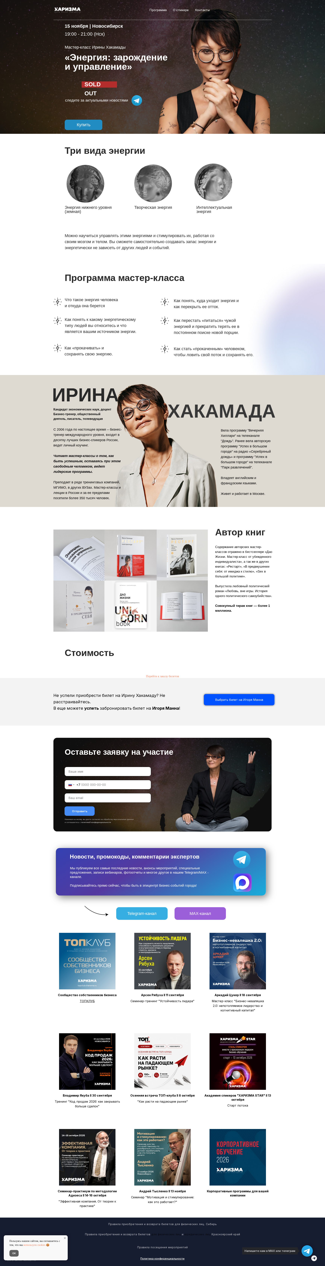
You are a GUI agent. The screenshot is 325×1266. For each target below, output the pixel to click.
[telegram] (314, 1260)
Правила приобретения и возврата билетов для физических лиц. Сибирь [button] (162, 1224)
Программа (158, 10)
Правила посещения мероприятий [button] (162, 1247)
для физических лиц (166, 1234)
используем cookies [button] (34, 1245)
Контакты (202, 10)
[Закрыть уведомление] (65, 1238)
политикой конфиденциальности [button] (96, 822)
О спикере (181, 10)
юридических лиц (198, 1234)
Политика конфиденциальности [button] (162, 1258)
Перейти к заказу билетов (162, 676)
